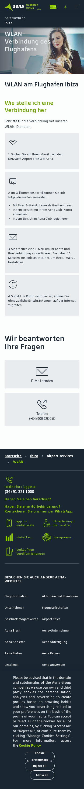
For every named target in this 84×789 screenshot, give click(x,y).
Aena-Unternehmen (56, 630)
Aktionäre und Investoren (60, 596)
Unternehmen (14, 608)
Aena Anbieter (15, 642)
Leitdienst (11, 665)
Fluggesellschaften (55, 608)
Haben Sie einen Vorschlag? (28, 499)
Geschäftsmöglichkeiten (21, 619)
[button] (77, 7)
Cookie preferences (40, 756)
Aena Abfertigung (54, 642)
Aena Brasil (12, 630)
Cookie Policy (30, 745)
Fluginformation (16, 596)
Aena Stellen (13, 653)
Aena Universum (53, 665)
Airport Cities (51, 619)
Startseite (13, 456)
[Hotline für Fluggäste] (42, 480)
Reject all (39, 766)
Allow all (42, 775)
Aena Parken (51, 653)
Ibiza (34, 456)
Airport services (60, 456)
